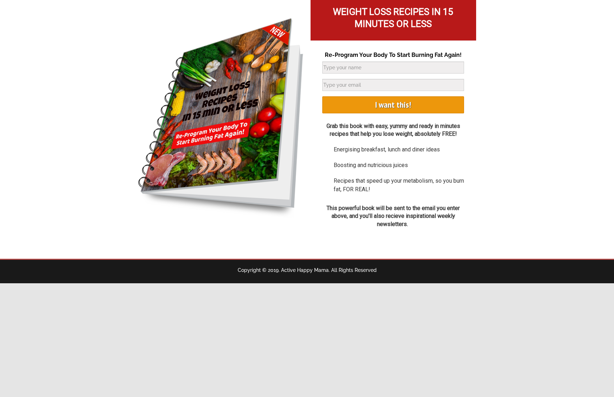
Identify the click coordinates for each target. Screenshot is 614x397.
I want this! (393, 104)
